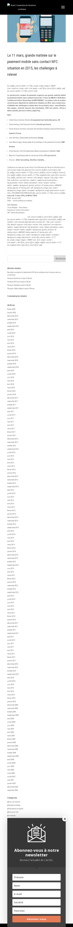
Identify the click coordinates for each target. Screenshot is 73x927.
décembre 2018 (12, 357)
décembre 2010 (12, 664)
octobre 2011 (11, 630)
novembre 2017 (12, 401)
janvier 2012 (11, 620)
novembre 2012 (12, 585)
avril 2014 (10, 541)
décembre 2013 (12, 555)
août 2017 (10, 411)
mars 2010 (11, 695)
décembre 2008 (12, 746)
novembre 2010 (12, 667)
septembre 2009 (13, 715)
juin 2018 (10, 377)
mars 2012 (11, 613)
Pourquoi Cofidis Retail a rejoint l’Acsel (20, 288)
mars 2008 (11, 773)
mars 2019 (11, 347)
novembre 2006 (12, 790)
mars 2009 (11, 736)
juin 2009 (10, 725)
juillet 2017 (11, 415)
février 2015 (11, 510)
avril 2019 (10, 343)
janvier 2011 (11, 661)
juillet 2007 (11, 777)
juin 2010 (10, 684)
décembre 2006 (12, 787)
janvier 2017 (11, 435)
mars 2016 (11, 466)
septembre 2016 (13, 449)
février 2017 (11, 432)
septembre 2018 (13, 367)
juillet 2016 (11, 452)
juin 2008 (10, 766)
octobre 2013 (11, 562)
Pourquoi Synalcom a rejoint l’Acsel (19, 278)
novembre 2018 (12, 360)
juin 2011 (10, 643)
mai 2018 (10, 381)
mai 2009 (10, 729)
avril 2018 (10, 384)
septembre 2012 (13, 592)
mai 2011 (10, 647)
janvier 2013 (11, 582)
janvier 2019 (11, 353)
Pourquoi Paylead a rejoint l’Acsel (19, 285)
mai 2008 (10, 770)
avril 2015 (10, 504)
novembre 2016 (12, 442)
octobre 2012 (11, 589)
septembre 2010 (13, 674)
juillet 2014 (11, 534)
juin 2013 (10, 568)
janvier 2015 (11, 514)
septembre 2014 (13, 527)
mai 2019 (10, 340)
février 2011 (11, 657)
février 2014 (11, 548)
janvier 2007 (11, 783)
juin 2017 (10, 418)
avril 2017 (10, 425)
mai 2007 (10, 780)
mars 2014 (11, 545)
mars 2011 (11, 654)
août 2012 (10, 596)
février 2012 (11, 616)
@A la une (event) (13, 802)
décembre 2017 (12, 398)
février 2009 (11, 739)
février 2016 (11, 469)
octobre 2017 (11, 405)
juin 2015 (10, 497)
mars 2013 (11, 575)
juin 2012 (10, 603)
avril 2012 (10, 609)
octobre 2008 (11, 753)
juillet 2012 (11, 599)
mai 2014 (10, 538)
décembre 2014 (12, 517)
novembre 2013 (12, 558)
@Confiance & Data (13, 805)
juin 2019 (10, 336)
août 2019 (10, 330)
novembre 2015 (12, 480)
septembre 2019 (13, 326)
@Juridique (11, 815)
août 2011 (10, 637)
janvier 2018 (11, 394)
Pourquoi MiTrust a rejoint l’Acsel (19, 282)
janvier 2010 (11, 702)
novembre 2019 (12, 319)
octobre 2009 (11, 712)
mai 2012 (10, 606)
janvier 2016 (11, 473)
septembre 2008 (13, 756)
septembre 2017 (13, 408)
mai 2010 (10, 688)
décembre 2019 (12, 316)
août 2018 (10, 371)
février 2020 (11, 309)
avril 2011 (10, 650)
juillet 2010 (11, 681)
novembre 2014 (12, 521)
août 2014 (10, 531)
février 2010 (11, 698)
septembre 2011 (13, 633)
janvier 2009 (11, 742)
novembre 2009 (12, 708)
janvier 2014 (11, 551)
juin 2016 (10, 456)
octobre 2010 (11, 671)
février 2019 (11, 350)
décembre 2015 (12, 476)
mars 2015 (11, 507)
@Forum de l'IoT (12, 812)
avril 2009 (10, 732)
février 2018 (11, 391)
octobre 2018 (11, 364)
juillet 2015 (11, 493)
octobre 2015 (11, 483)
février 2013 (11, 579)
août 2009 (10, 719)
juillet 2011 (11, 640)
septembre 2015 (13, 487)
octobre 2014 (11, 524)
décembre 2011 (12, 623)
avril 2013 (10, 572)
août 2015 (10, 490)
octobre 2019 (11, 323)
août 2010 (10, 678)
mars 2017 (11, 429)
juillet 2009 (11, 722)
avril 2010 (10, 691)
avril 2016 (10, 463)
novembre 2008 (12, 749)
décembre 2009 (12, 705)
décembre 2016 (12, 439)
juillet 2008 (11, 763)
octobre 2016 (11, 446)
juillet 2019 (11, 333)
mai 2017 (10, 422)
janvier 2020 (11, 313)
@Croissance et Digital (15, 809)
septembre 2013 (13, 565)
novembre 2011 (12, 626)
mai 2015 (10, 500)
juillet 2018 (11, 374)
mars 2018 (11, 388)
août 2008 (10, 760)
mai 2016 (10, 459)
